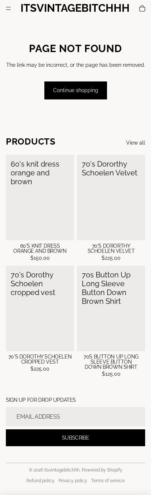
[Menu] (8, 8)
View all (135, 143)
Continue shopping (75, 90)
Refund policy (40, 480)
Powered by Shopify (102, 470)
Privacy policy (73, 480)
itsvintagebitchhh (62, 470)
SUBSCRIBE (75, 438)
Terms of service (108, 480)
